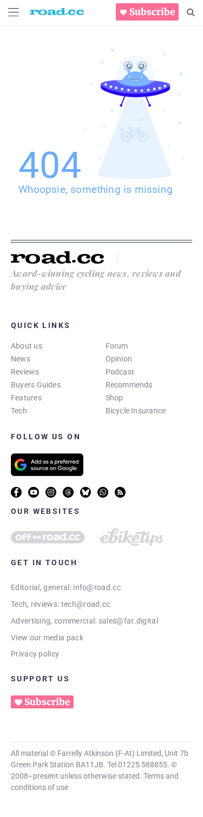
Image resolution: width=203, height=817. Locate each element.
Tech (19, 410)
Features (26, 397)
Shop (114, 397)
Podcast (120, 371)
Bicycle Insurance (136, 410)
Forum (117, 345)
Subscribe (152, 12)
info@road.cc (97, 587)
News (20, 358)
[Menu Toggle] (13, 12)
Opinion (119, 358)
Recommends (129, 384)
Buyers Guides (36, 384)
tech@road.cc (85, 604)
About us (26, 345)
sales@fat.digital (128, 621)
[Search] (191, 12)
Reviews (25, 371)
